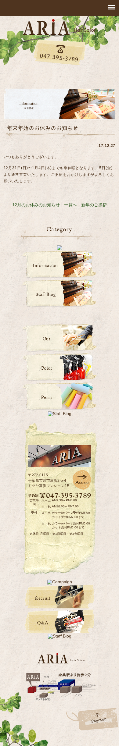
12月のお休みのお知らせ (36, 204)
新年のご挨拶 (94, 204)
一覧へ (70, 204)
